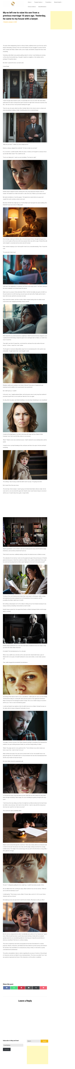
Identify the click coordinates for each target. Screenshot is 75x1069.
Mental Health (57, 2)
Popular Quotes (38, 2)
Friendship (48, 2)
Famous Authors (32, 6)
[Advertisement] (25, 34)
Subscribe (6, 1049)
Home (29, 2)
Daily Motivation (42, 6)
